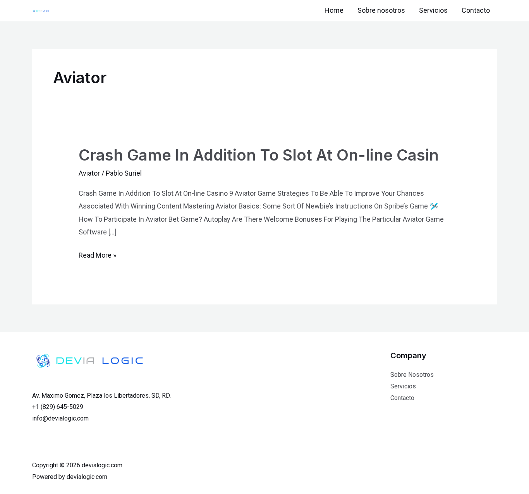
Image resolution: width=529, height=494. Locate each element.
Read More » (97, 255)
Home (334, 10)
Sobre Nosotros (412, 374)
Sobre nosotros (381, 10)
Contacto (476, 10)
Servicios (433, 10)
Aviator (89, 173)
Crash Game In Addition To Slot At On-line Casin (259, 154)
